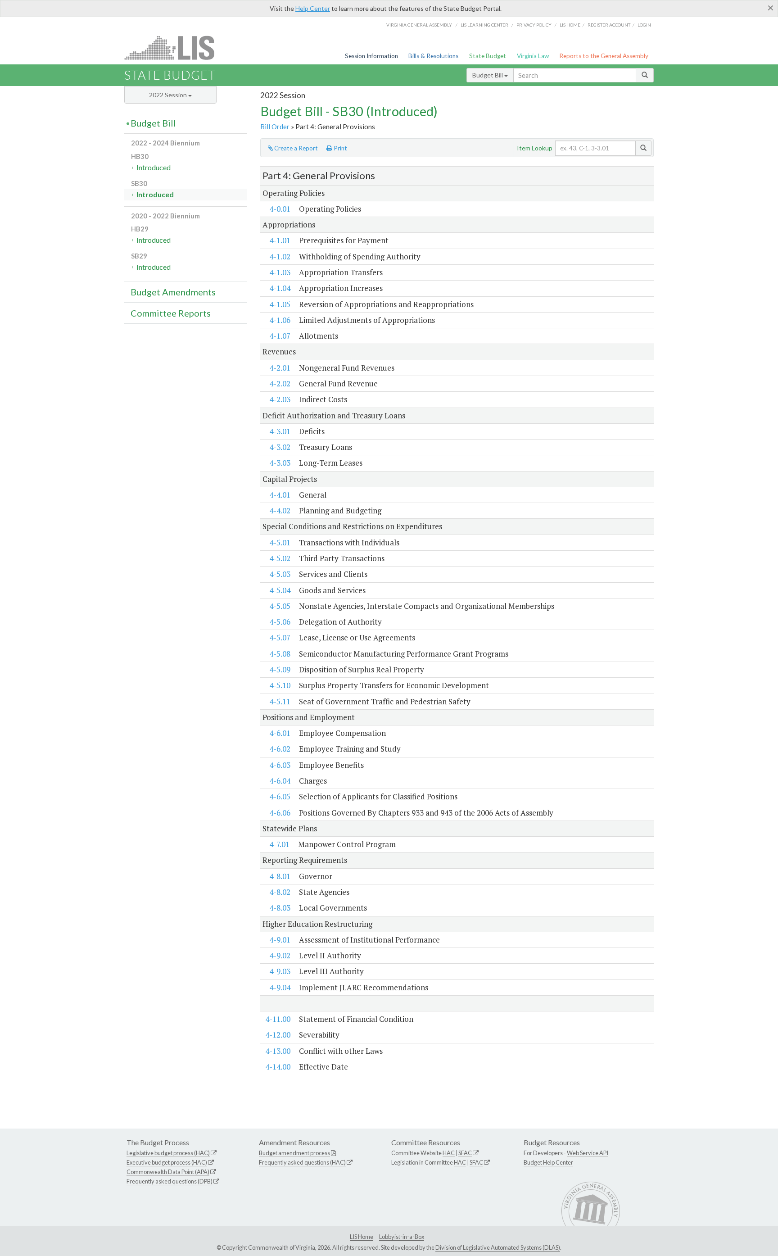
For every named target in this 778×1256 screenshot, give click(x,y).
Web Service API (587, 1152)
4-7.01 (279, 844)
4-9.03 (279, 971)
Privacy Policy (534, 24)
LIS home (570, 24)
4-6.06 (279, 812)
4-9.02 (279, 955)
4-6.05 (279, 796)
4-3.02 (279, 447)
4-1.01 (279, 240)
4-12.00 (277, 1034)
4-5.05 (279, 606)
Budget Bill (488, 75)
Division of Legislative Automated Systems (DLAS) (497, 1247)
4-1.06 (279, 320)
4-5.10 (279, 685)
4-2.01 (279, 368)
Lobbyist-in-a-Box (401, 1236)
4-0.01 (279, 209)
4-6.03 (279, 765)
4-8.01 (279, 876)
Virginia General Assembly (419, 24)
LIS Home (361, 1236)
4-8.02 (279, 892)
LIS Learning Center (484, 24)
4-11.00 (277, 1019)
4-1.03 (279, 272)
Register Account (609, 24)
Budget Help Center (548, 1162)
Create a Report (295, 148)
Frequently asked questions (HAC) (302, 1162)
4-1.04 (279, 288)
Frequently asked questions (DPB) (170, 1181)
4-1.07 (279, 336)
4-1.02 (279, 256)
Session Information (371, 55)
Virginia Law (533, 55)
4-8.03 (279, 907)
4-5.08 (279, 653)
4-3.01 (279, 431)
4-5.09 (279, 669)
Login (644, 24)
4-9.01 (279, 939)
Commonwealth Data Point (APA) (168, 1171)
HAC (449, 1152)
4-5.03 (279, 574)
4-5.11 (279, 701)
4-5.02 (279, 558)
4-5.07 (279, 637)
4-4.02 (279, 510)
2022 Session (168, 95)
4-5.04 (279, 590)
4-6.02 (279, 749)
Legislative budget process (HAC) (168, 1152)
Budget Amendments (173, 291)
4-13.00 (277, 1051)
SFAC (465, 1152)
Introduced (153, 167)
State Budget (487, 55)
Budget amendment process (294, 1152)
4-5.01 (279, 542)
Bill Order (274, 126)
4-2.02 (279, 383)
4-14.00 (277, 1066)
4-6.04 (279, 780)
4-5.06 (279, 622)
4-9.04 (279, 987)
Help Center (312, 8)
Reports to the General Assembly (603, 55)
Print (339, 148)
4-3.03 (279, 463)
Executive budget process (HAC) (167, 1162)
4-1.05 (279, 304)
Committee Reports (171, 313)
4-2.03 (279, 399)
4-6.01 (279, 733)
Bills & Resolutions (433, 55)
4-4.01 (279, 495)
